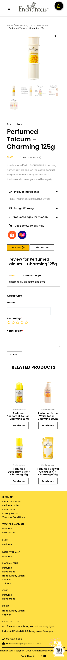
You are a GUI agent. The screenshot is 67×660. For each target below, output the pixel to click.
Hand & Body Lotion (13, 575)
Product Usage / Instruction (29, 217)
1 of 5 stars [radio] (9, 322)
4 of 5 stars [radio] (22, 322)
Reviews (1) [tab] (18, 247)
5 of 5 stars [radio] (26, 322)
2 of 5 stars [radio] (13, 322)
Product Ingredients (25, 192)
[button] (9, 9)
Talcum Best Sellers (38, 25)
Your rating (14, 318)
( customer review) (30, 157)
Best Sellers (21, 25)
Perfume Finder (10, 505)
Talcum (6, 583)
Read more (19, 425)
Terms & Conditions (13, 517)
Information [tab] (42, 247)
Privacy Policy (10, 513)
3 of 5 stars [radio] (17, 322)
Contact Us (8, 509)
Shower (6, 579)
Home (10, 25)
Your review (15, 330)
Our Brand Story (11, 501)
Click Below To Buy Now (28, 226)
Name (11, 302)
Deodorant (8, 532)
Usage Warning (23, 208)
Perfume (7, 528)
